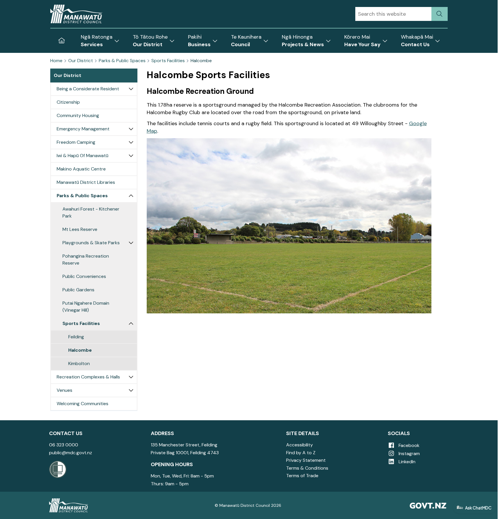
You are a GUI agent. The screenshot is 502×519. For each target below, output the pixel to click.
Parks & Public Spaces (122, 60)
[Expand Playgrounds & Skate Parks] (131, 242)
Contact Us (66, 433)
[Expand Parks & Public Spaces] (131, 195)
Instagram (408, 453)
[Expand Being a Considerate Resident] (131, 88)
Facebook (408, 445)
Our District (80, 60)
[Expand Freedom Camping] (131, 142)
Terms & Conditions (307, 468)
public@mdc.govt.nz (70, 453)
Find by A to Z (300, 453)
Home (56, 60)
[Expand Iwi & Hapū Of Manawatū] (131, 155)
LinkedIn (406, 462)
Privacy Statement (306, 460)
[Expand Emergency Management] (131, 129)
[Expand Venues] (131, 390)
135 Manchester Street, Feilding (184, 445)
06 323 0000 (63, 445)
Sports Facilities (168, 60)
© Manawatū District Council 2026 (248, 505)
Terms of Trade (302, 476)
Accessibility (299, 445)
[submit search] (439, 14)
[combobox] (393, 14)
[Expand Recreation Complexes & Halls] (131, 377)
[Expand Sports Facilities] (131, 323)
